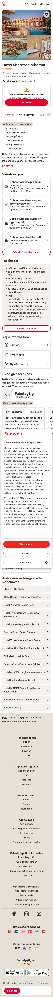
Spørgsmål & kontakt (26, 890)
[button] (26, 22)
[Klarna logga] (23, 933)
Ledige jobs (26, 833)
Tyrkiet (26, 741)
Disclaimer (26, 875)
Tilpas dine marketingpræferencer (26, 871)
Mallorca (26, 779)
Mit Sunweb (26, 895)
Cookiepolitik (26, 866)
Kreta (27, 775)
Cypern (27, 755)
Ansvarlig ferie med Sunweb (26, 828)
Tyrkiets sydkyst (26, 770)
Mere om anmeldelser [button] (23, 386)
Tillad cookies (25, 544)
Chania (26, 804)
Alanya (26, 799)
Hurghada (26, 808)
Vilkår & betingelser (26, 899)
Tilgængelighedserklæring (26, 842)
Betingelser (44, 983)
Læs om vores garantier (26, 904)
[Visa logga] (16, 933)
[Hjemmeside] (3, 4)
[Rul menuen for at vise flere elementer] (49, 114)
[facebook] (14, 915)
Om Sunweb (26, 823)
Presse (26, 837)
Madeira (26, 784)
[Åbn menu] (48, 4)
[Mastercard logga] (9, 933)
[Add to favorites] (46, 14)
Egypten (26, 750)
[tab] (9, 115)
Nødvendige (25, 553)
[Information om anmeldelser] (33, 81)
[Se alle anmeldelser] (18, 81)
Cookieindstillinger (26, 861)
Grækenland (26, 746)
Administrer (25, 562)
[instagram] (26, 915)
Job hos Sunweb (26, 983)
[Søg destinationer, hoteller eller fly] (27, 4)
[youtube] (39, 915)
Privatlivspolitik (26, 857)
